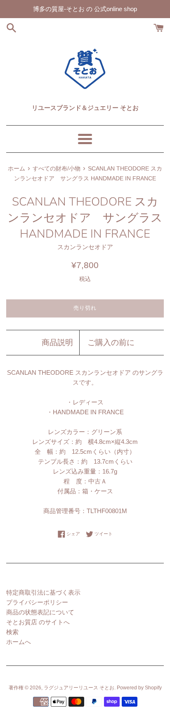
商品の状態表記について (40, 612)
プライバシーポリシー (37, 602)
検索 (12, 631)
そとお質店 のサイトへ (38, 622)
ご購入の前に (111, 342)
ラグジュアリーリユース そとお (79, 688)
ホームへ (18, 641)
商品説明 (57, 342)
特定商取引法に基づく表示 (43, 592)
